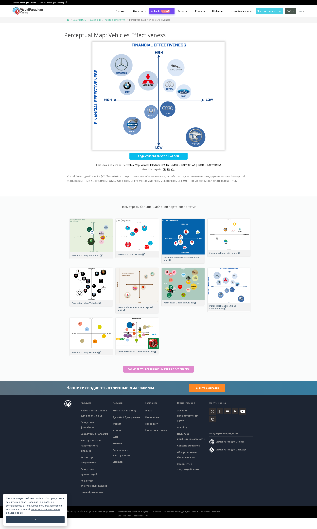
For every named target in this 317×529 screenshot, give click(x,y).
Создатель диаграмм (94, 433)
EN (164, 169)
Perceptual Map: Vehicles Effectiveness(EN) (146, 165)
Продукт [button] (121, 11)
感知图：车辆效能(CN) (209, 165)
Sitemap (118, 461)
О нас (148, 410)
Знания (117, 443)
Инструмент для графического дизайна (91, 445)
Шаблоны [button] (218, 11)
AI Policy (182, 427)
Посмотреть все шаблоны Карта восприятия (158, 369)
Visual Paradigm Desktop (52, 2)
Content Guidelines (188, 445)
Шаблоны (95, 19)
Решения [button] (200, 11)
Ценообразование (241, 11)
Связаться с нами (156, 430)
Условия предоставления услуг (187, 415)
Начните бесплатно (206, 387)
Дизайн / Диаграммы (126, 417)
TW (168, 169)
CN (173, 169)
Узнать (117, 430)
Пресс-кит (151, 423)
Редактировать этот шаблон (158, 156)
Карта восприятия (115, 19)
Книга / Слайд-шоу (124, 410)
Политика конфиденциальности (181, 511)
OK (35, 519)
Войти (290, 11)
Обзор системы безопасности (133, 515)
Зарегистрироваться (269, 11)
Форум (117, 423)
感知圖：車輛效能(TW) (183, 165)
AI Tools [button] (160, 11)
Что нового (152, 417)
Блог (115, 436)
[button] (139, 11)
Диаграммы (79, 19)
